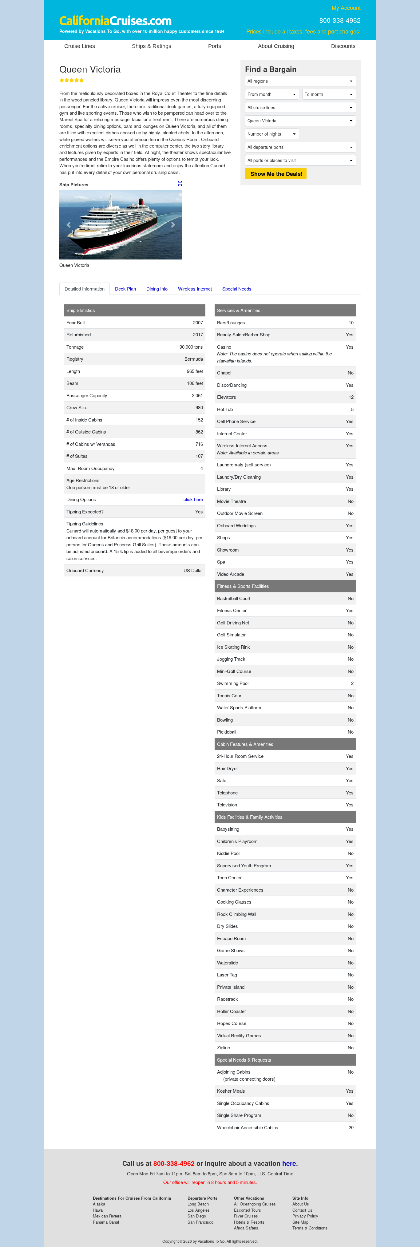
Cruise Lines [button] (79, 46)
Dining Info (157, 288)
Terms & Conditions (309, 1228)
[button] (68, 224)
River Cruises (246, 1216)
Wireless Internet (195, 288)
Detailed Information (85, 288)
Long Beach (198, 1204)
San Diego (197, 1216)
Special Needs (237, 288)
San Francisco (200, 1222)
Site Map (300, 1222)
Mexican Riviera (107, 1216)
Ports (214, 46)
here (289, 1163)
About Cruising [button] (276, 46)
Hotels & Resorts (249, 1222)
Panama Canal (106, 1222)
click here (193, 499)
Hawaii (99, 1210)
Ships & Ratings (151, 46)
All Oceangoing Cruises (255, 1204)
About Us (300, 1204)
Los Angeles (199, 1210)
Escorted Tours (247, 1210)
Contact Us (302, 1210)
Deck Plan (125, 288)
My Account (346, 7)
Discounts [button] (343, 46)
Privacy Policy (305, 1216)
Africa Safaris (246, 1228)
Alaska (99, 1204)
